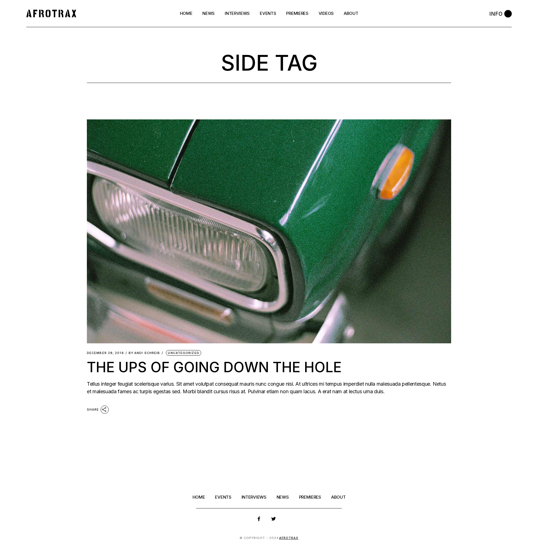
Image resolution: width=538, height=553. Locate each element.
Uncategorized (183, 353)
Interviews (254, 497)
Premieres (310, 497)
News (283, 497)
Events (223, 497)
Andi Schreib (144, 353)
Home (199, 497)
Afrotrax (289, 538)
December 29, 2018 (105, 353)
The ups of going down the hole (214, 367)
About (338, 497)
